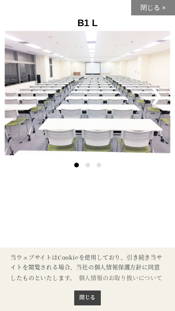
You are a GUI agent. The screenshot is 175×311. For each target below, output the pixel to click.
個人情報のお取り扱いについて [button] (120, 278)
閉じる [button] (87, 297)
